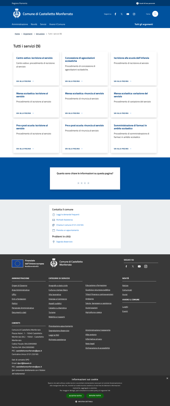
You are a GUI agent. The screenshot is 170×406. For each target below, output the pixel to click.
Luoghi (125, 306)
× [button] (167, 378)
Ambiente (89, 298)
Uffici (14, 294)
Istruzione (40, 33)
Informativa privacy (93, 339)
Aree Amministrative (20, 289)
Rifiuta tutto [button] (95, 396)
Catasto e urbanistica (58, 307)
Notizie (125, 285)
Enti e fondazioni (19, 298)
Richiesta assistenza (57, 339)
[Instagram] (133, 13)
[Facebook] (114, 13)
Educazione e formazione (96, 285)
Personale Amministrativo (23, 307)
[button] (85, 401)
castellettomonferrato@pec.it (29, 350)
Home (17, 33)
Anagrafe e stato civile (58, 285)
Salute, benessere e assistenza (98, 303)
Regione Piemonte (19, 3)
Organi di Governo (19, 285)
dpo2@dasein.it (24, 363)
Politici (15, 303)
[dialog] (85, 391)
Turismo (52, 312)
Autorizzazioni (91, 307)
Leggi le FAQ (54, 335)
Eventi (125, 311)
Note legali (90, 343)
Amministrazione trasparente (97, 330)
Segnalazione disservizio (59, 330)
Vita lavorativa (55, 294)
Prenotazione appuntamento (61, 326)
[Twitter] (120, 13)
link (109, 390)
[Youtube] (126, 13)
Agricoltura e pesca (93, 312)
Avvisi (124, 294)
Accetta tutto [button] (75, 396)
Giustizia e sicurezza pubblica (97, 289)
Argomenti (27, 33)
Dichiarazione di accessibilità (97, 347)
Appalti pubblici (55, 303)
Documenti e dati (19, 312)
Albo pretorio (90, 334)
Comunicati (127, 289)
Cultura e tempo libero (58, 289)
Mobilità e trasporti (57, 316)
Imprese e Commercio (58, 298)
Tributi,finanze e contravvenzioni (99, 294)
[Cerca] (155, 14)
